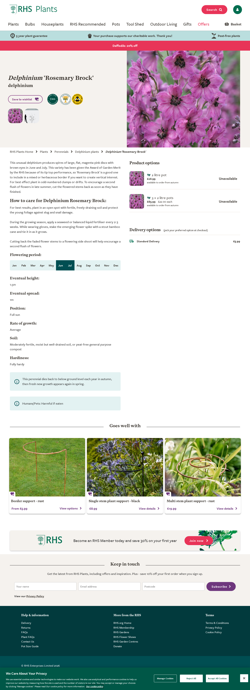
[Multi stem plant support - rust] (203, 467)
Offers (203, 24)
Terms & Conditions (217, 623)
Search (211, 9)
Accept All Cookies (217, 678)
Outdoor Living (163, 24)
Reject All (191, 678)
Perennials (61, 151)
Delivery (26, 623)
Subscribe (219, 586)
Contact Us (27, 641)
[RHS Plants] (33, 9)
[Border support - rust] (47, 467)
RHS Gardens (121, 632)
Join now (196, 540)
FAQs (24, 632)
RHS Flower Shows (124, 637)
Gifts (187, 24)
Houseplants (52, 24)
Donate (117, 646)
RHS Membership (123, 627)
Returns (25, 627)
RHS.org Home (122, 623)
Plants (13, 24)
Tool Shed (135, 24)
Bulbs (30, 24)
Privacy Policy (35, 596)
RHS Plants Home (21, 151)
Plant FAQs (27, 637)
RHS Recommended (88, 24)
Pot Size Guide (30, 646)
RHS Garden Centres (125, 641)
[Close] (244, 678)
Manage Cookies (165, 678)
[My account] (237, 9)
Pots (116, 24)
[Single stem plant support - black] (125, 467)
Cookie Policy (214, 632)
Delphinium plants (87, 151)
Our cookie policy (94, 686)
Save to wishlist (22, 99)
